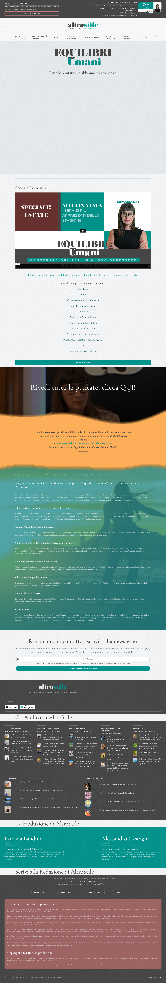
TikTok (72, 443)
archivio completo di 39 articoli (143, 731)
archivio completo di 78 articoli (111, 733)
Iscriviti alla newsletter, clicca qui (83, 668)
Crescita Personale (91, 37)
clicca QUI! (119, 387)
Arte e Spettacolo (12, 778)
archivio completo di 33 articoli (95, 781)
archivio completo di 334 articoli (47, 731)
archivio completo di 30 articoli (79, 731)
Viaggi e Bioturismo (77, 729)
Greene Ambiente (110, 37)
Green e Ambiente (140, 729)
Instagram (62, 443)
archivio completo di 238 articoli (15, 731)
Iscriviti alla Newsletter (32, 13)
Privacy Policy (66, 892)
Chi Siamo (145, 37)
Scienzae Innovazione (127, 37)
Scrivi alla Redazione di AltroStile (54, 871)
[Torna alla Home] (83, 25)
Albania (57, 37)
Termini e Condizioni (95, 892)
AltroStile (58, 977)
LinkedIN (107, 443)
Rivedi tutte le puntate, (66, 387)
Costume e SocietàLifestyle (39, 37)
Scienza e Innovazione (94, 778)
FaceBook (83, 443)
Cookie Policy (39, 892)
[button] (6, 26)
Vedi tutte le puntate (83, 362)
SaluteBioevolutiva (20, 37)
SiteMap (118, 892)
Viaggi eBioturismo (71, 37)
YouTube (94, 443)
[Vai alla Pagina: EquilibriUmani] (149, 9)
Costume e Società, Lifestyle (49, 729)
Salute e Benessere (13, 729)
